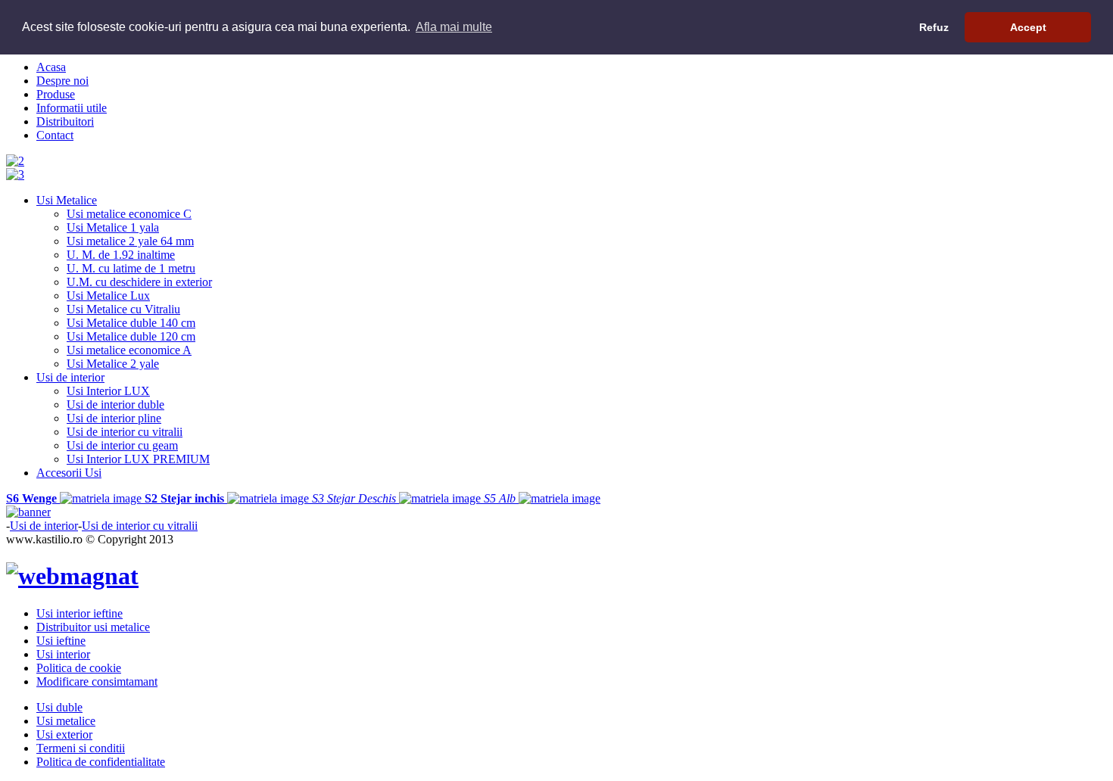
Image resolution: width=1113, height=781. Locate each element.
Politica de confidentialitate (100, 761)
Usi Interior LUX (108, 390)
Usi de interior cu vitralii (124, 431)
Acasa (51, 67)
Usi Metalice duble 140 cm (131, 322)
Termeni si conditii (80, 748)
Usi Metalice (66, 200)
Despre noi (62, 80)
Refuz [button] (934, 27)
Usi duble (59, 707)
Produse (55, 94)
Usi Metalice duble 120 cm (131, 336)
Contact (54, 135)
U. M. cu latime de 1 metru (131, 268)
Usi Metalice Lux (108, 295)
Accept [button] (1028, 27)
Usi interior (63, 654)
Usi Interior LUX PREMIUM (138, 459)
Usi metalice (65, 720)
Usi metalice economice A (129, 350)
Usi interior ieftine (79, 613)
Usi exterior (64, 734)
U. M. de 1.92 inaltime (121, 254)
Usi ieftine (61, 640)
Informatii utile (71, 107)
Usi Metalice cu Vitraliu (123, 309)
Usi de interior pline (114, 418)
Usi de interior (70, 377)
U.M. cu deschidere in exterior (139, 281)
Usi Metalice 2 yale (113, 363)
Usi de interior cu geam (122, 445)
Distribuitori (65, 121)
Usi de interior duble (115, 404)
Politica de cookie (78, 667)
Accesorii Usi (68, 472)
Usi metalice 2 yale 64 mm (130, 241)
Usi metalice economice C (129, 213)
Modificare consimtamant (96, 681)
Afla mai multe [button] (454, 26)
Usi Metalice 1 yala (113, 227)
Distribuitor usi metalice (93, 627)
